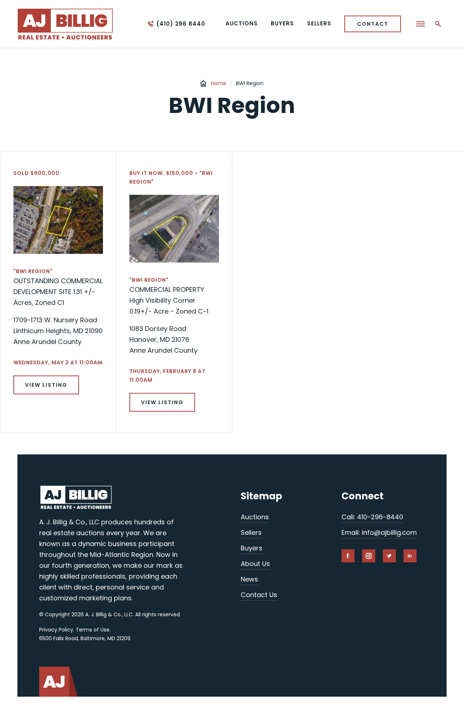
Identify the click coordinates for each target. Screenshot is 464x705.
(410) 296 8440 (180, 24)
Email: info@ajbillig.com (379, 532)
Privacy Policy (56, 629)
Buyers (251, 548)
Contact (372, 24)
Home (218, 83)
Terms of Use (92, 629)
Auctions (255, 516)
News (249, 579)
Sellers (251, 532)
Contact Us (259, 594)
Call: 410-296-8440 (372, 516)
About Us (255, 563)
